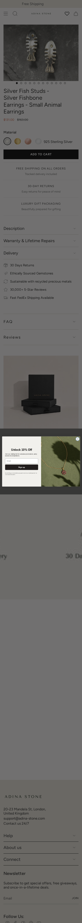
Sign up (21, 467)
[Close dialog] (77, 439)
